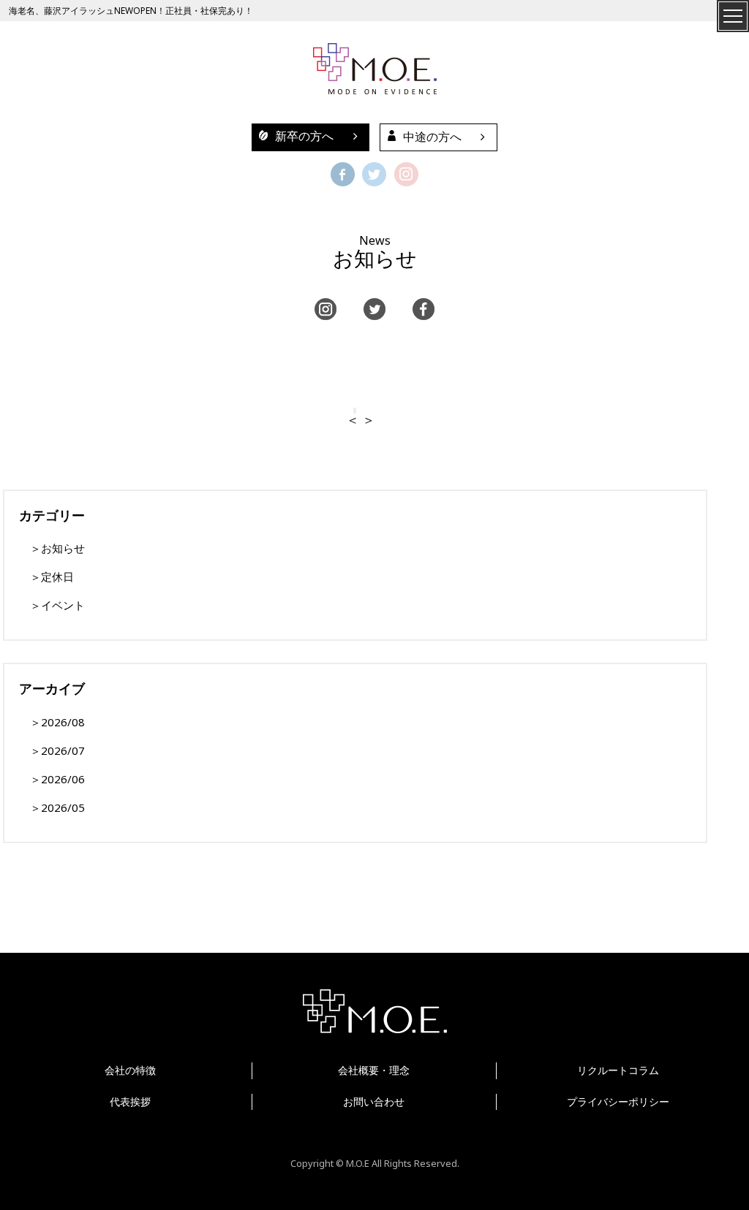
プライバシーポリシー (618, 1101)
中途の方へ (432, 137)
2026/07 (63, 750)
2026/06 (63, 779)
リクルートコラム (618, 1070)
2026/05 (63, 807)
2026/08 (63, 722)
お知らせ (63, 548)
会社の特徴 (130, 1070)
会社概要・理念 (374, 1070)
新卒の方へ (304, 136)
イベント (63, 605)
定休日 (57, 576)
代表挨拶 (130, 1101)
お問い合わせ (373, 1101)
